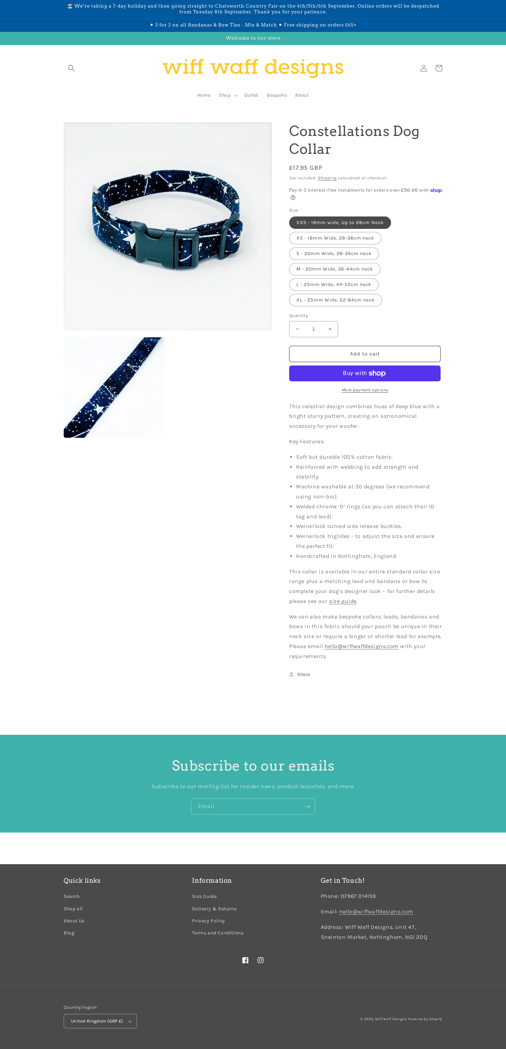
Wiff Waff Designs (391, 1019)
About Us (74, 921)
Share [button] (303, 674)
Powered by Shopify (425, 1019)
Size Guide (204, 896)
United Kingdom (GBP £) (97, 1021)
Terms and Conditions (217, 933)
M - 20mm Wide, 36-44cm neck (334, 269)
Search (72, 896)
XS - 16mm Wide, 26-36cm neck (335, 238)
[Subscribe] (307, 806)
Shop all (73, 909)
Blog (69, 933)
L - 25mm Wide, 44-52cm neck (333, 284)
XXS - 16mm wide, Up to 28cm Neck (340, 222)
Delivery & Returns (214, 909)
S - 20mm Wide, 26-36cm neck (334, 253)
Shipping (327, 178)
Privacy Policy (208, 921)
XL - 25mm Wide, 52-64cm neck (335, 300)
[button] (71, 68)
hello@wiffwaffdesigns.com (376, 911)
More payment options (365, 390)
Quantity (298, 315)
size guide (343, 601)
